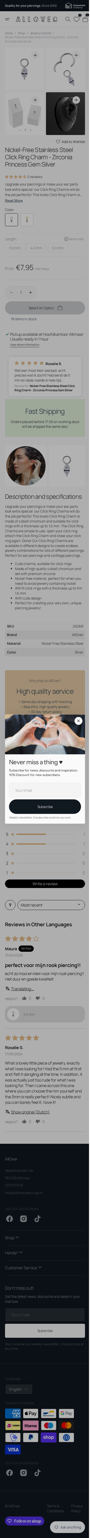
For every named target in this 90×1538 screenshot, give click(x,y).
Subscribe (43, 806)
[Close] (77, 721)
